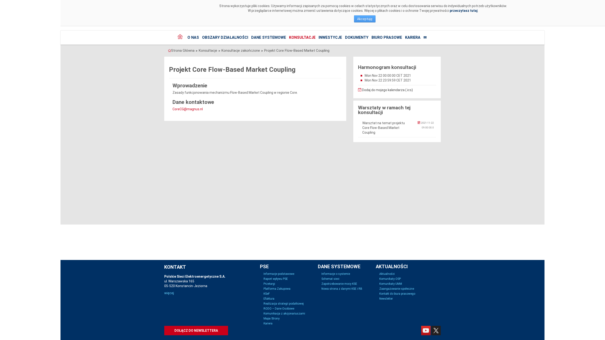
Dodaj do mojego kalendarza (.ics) (387, 90)
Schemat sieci (330, 278)
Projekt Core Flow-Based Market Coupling (296, 50)
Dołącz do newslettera (196, 330)
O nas (193, 37)
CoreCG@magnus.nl (188, 109)
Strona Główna (182, 50)
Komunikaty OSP (390, 278)
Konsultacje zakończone (240, 50)
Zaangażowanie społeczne (396, 288)
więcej (169, 293)
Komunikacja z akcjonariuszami (284, 313)
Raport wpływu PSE (276, 278)
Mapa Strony (272, 318)
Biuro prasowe (387, 37)
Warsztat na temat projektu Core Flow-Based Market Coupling (383, 127)
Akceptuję (364, 19)
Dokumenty (356, 37)
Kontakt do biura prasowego (397, 293)
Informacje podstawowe (279, 274)
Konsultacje (302, 37)
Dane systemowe (268, 37)
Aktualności (387, 274)
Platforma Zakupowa (277, 288)
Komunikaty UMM (390, 283)
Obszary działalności (225, 37)
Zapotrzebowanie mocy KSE (339, 283)
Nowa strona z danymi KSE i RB (341, 288)
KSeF (267, 293)
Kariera (412, 37)
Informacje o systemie (335, 274)
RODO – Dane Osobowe (279, 308)
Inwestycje (330, 37)
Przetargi (269, 283)
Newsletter (386, 298)
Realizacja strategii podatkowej (284, 303)
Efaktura (269, 298)
